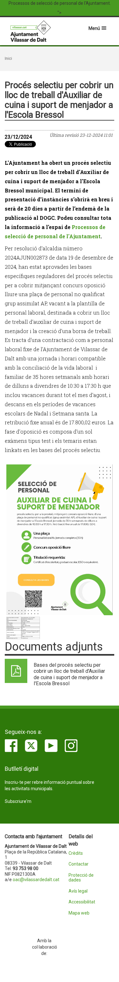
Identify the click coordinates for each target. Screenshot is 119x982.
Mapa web (79, 913)
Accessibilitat (82, 902)
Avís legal (78, 891)
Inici (8, 58)
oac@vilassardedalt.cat (36, 879)
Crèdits (76, 853)
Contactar (79, 864)
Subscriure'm (18, 801)
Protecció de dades (81, 877)
